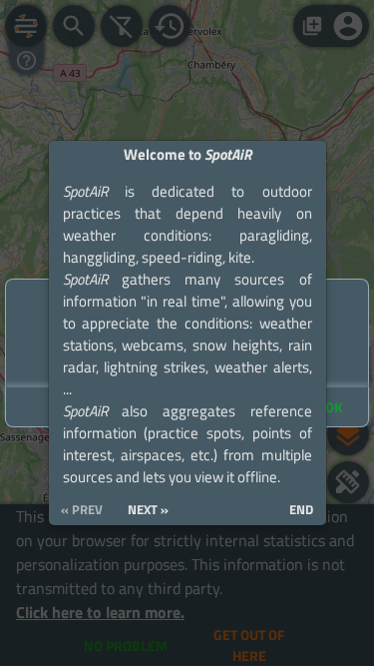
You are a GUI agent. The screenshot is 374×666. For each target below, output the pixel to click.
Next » (148, 509)
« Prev (82, 509)
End (301, 509)
